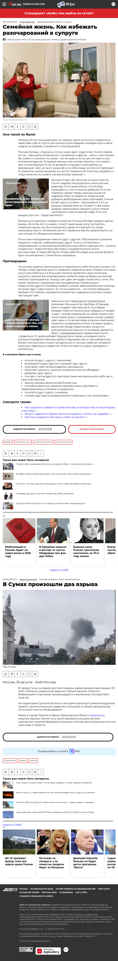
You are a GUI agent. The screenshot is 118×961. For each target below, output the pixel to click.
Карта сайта (81, 892)
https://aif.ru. (89, 936)
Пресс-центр (104, 889)
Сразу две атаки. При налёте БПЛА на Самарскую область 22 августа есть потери (55, 812)
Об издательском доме (41, 889)
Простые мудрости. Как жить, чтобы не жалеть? (55, 417)
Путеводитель (66, 892)
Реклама (23, 889)
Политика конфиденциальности (35, 941)
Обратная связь (49, 892)
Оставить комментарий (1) (91, 429)
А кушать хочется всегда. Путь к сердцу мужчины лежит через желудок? (51, 503)
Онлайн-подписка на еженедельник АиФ (76, 889)
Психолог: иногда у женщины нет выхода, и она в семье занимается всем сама (53, 484)
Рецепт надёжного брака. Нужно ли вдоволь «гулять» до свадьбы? (67, 413)
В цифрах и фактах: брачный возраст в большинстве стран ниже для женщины (53, 474)
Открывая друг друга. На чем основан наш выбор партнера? (45, 493)
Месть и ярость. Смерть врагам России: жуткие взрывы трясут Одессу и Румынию (55, 792)
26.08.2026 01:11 (10, 579)
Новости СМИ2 (59, 570)
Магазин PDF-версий (29, 892)
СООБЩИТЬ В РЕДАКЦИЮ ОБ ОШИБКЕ (36, 896)
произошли (97, 715)
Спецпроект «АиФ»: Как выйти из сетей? (59, 13)
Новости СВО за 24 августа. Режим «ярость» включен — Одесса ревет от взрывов (55, 802)
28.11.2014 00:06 (10, 22)
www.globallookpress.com (15, 119)
